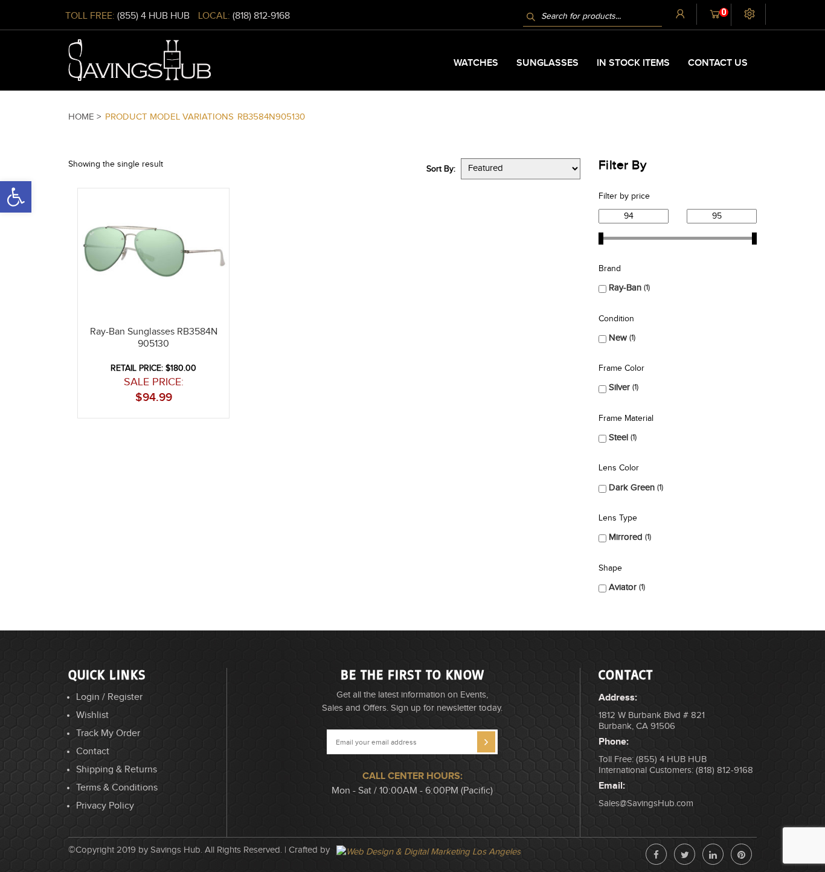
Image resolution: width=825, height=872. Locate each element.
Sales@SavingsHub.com (646, 803)
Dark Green (632, 487)
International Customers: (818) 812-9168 (676, 770)
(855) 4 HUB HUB (153, 16)
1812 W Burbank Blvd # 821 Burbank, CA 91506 (652, 720)
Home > (85, 117)
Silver (619, 387)
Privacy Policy (105, 806)
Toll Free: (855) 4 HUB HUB (653, 759)
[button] (824, 867)
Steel (618, 437)
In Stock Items (633, 63)
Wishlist (92, 715)
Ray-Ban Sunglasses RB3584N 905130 (153, 338)
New (618, 338)
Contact (92, 751)
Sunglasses (547, 63)
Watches (476, 63)
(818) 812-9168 (261, 16)
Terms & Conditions (117, 787)
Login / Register (109, 697)
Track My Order (108, 733)
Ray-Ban (625, 288)
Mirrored (626, 537)
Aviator (623, 587)
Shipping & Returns (116, 769)
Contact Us (718, 63)
